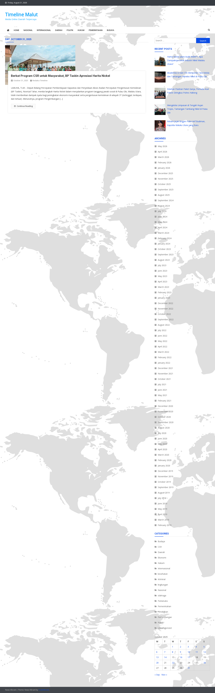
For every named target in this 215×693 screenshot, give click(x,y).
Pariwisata (163, 601)
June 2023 (162, 270)
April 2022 (162, 346)
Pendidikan (163, 611)
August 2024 (164, 205)
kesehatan (163, 573)
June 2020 (162, 438)
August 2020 (164, 427)
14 (165, 657)
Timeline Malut (21, 14)
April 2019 (162, 514)
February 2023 (164, 292)
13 (157, 657)
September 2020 (165, 422)
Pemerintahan (96, 30)
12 (204, 652)
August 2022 (164, 324)
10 (189, 652)
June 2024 (162, 216)
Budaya (110, 30)
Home (16, 30)
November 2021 (165, 373)
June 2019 (162, 503)
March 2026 (163, 157)
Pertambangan (165, 617)
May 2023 (162, 276)
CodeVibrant (43, 690)
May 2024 (162, 222)
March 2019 (163, 519)
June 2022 (162, 335)
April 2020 (162, 449)
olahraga (162, 595)
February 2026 (164, 162)
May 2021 (162, 395)
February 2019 (164, 525)
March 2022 (163, 352)
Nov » (164, 674)
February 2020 (164, 460)
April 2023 (162, 281)
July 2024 (162, 211)
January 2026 (164, 167)
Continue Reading (25, 106)
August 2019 (164, 492)
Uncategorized (165, 628)
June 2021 (162, 389)
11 (197, 652)
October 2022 (164, 314)
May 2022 (162, 341)
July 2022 (162, 330)
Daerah (58, 30)
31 (189, 668)
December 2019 (165, 471)
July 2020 (162, 433)
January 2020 (164, 465)
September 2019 (165, 487)
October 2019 (164, 481)
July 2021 (162, 384)
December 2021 (165, 368)
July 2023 (162, 265)
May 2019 (162, 508)
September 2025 (165, 189)
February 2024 (164, 238)
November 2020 (165, 411)
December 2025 (165, 173)
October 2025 (164, 184)
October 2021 (164, 379)
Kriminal (161, 579)
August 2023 (164, 260)
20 (157, 662)
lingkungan (163, 584)
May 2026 (162, 146)
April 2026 (162, 151)
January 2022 (164, 362)
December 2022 (165, 303)
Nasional (28, 30)
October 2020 (164, 416)
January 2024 (164, 243)
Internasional (44, 30)
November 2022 (165, 308)
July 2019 (162, 498)
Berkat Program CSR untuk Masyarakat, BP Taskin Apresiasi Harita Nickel (60, 76)
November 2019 (165, 476)
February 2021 (164, 400)
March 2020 (163, 454)
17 (189, 657)
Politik (70, 30)
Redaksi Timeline (40, 80)
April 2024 (162, 227)
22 (173, 662)
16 (181, 657)
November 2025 (165, 178)
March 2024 (163, 232)
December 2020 (165, 406)
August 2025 (164, 195)
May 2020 (162, 444)
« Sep (157, 674)
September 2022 (165, 319)
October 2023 (164, 249)
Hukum (81, 30)
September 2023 (165, 254)
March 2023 (163, 287)
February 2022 (164, 357)
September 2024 (165, 200)
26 (204, 662)
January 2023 (164, 297)
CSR (160, 546)
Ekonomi (162, 557)
